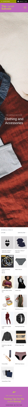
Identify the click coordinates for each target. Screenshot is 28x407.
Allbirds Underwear (18, 269)
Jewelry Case (4, 309)
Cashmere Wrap (18, 290)
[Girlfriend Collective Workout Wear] (7, 282)
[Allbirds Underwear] (20, 261)
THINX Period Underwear (19, 363)
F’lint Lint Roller (5, 363)
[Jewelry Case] (7, 301)
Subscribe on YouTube (14, 405)
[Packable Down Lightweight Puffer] (7, 337)
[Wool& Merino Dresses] (20, 301)
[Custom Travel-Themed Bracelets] (7, 261)
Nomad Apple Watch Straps (19, 326)
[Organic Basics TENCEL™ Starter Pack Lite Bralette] (7, 242)
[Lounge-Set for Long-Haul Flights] (7, 318)
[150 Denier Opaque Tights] (20, 337)
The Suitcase (7, 7)
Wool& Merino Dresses (19, 309)
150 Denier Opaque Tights (19, 345)
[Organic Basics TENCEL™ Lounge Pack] (20, 242)
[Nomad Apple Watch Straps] (20, 318)
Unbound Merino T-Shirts (6, 381)
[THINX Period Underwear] (20, 355)
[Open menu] (25, 7)
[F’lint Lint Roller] (7, 355)
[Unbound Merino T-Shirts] (7, 373)
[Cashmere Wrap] (20, 282)
